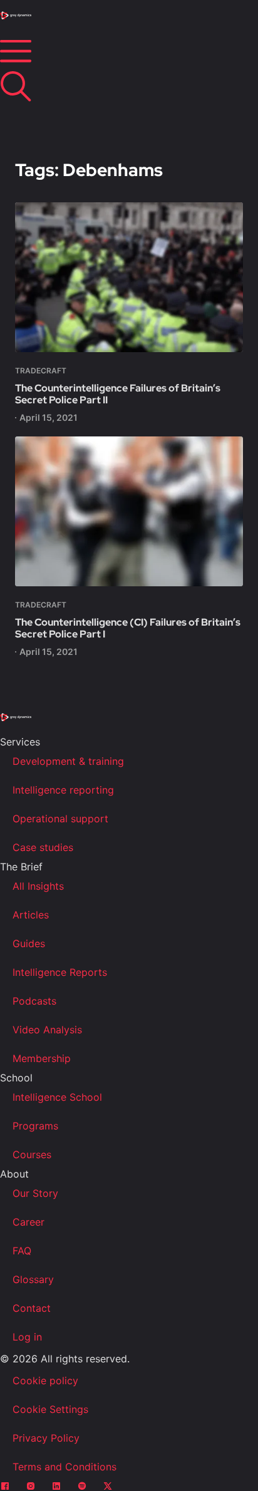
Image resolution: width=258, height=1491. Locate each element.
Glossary (33, 1279)
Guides (29, 943)
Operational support (60, 818)
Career (28, 1222)
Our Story (35, 1193)
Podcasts (34, 1001)
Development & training (68, 761)
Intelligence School (57, 1097)
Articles (31, 914)
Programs (35, 1125)
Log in (27, 1337)
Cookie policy (45, 1380)
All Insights (38, 886)
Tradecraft (40, 370)
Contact (32, 1308)
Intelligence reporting (63, 790)
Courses (32, 1154)
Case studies (43, 847)
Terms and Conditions (64, 1466)
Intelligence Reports (60, 972)
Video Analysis (47, 1029)
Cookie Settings (50, 1409)
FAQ (22, 1250)
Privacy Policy (46, 1438)
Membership (42, 1058)
